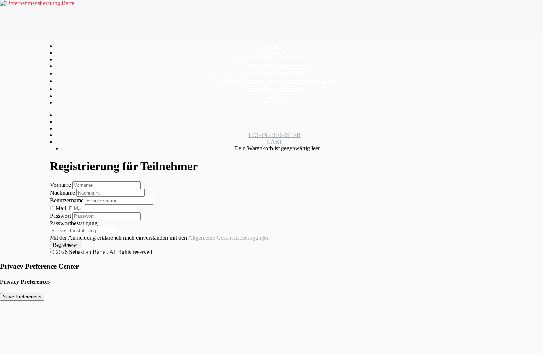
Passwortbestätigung (74, 223)
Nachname (63, 192)
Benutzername (67, 200)
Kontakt (274, 102)
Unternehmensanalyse (274, 73)
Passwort (61, 216)
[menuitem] (274, 46)
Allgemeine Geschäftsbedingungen (229, 237)
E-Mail (59, 208)
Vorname (61, 185)
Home (274, 46)
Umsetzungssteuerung (274, 88)
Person (274, 52)
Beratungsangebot (274, 66)
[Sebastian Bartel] (271, 18)
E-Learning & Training (274, 59)
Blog (274, 96)
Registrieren (65, 245)
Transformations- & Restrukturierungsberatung (274, 81)
